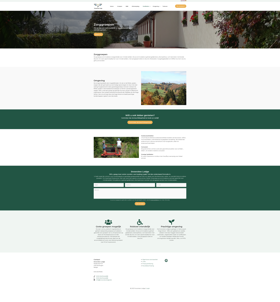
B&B (127, 6)
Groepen (119, 6)
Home (112, 6)
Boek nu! (98, 34)
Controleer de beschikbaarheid (140, 122)
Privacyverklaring (147, 263)
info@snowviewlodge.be (104, 280)
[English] (182, 1)
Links (144, 261)
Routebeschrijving (148, 266)
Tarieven (164, 6)
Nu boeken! (181, 6)
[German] (185, 1)
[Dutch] (181, 1)
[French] (184, 1)
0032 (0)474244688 (102, 276)
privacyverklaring (155, 200)
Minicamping (135, 6)
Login (148, 288)
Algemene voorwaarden (150, 259)
